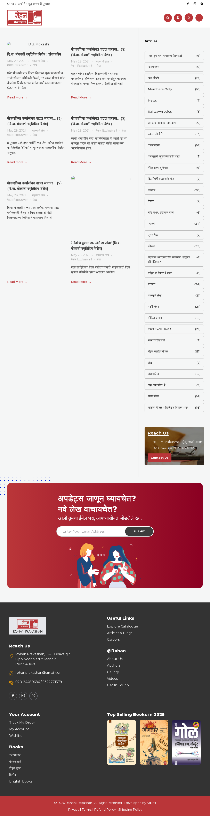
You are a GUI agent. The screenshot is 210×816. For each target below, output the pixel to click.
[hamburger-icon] (199, 18)
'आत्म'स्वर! (153, 67)
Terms (86, 809)
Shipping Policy (130, 809)
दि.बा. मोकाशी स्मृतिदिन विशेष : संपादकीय (34, 54)
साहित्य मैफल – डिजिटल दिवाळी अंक (168, 407)
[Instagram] (195, 4)
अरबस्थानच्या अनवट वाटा (162, 123)
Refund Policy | (106, 809)
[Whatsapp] (202, 4)
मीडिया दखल (155, 318)
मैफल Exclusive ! (17, 65)
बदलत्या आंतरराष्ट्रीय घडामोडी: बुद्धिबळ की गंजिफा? (169, 259)
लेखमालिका (154, 374)
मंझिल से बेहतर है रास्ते (160, 273)
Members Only (160, 89)
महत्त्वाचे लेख (38, 61)
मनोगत (151, 284)
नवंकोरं (151, 190)
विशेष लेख (153, 396)
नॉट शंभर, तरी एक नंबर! (161, 212)
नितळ (151, 201)
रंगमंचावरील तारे (156, 340)
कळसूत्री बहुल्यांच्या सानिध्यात (163, 156)
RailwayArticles (160, 111)
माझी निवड (153, 307)
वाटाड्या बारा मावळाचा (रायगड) (165, 56)
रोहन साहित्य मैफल (158, 351)
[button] (111, 742)
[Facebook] (188, 4)
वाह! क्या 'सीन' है (156, 385)
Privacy (73, 809)
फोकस (151, 246)
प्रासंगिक (153, 235)
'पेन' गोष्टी (153, 78)
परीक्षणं (151, 223)
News (152, 100)
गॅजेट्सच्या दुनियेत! (158, 168)
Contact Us (159, 458)
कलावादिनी (154, 145)
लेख (35, 65)
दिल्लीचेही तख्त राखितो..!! (161, 179)
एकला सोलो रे (155, 134)
